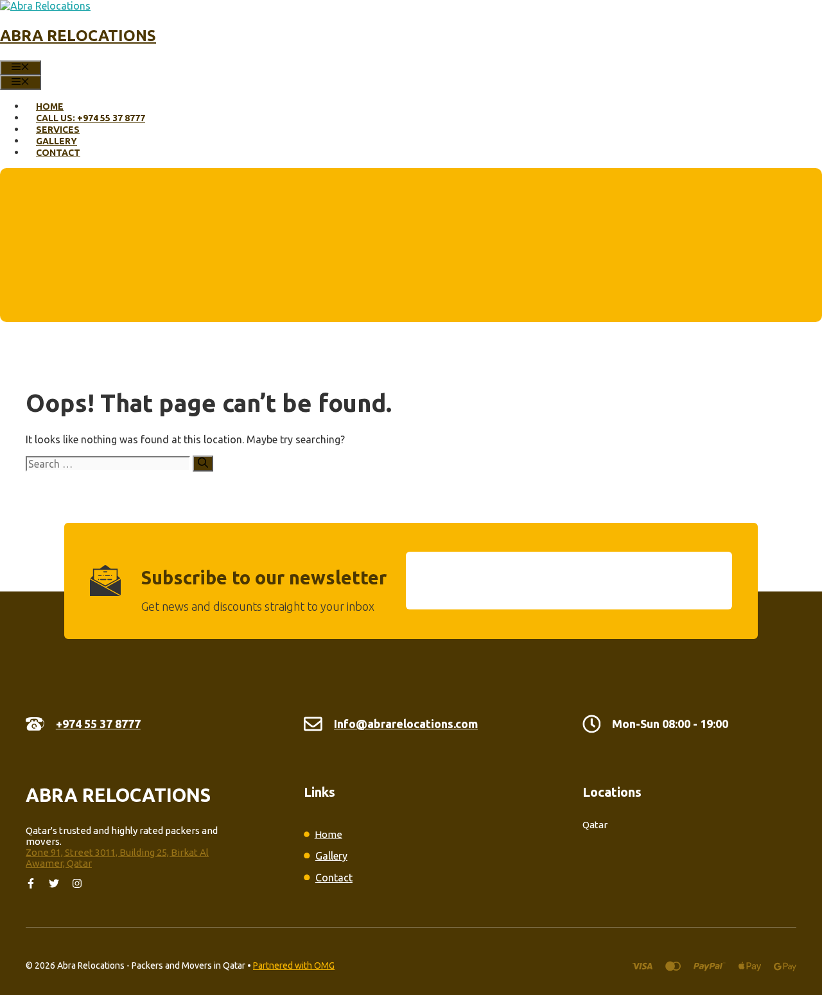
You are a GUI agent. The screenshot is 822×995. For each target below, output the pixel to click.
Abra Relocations (78, 35)
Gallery (56, 141)
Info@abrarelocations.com (406, 723)
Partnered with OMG (294, 965)
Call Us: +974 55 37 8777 (90, 118)
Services (58, 129)
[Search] (203, 463)
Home (50, 106)
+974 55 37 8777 (98, 723)
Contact (58, 153)
